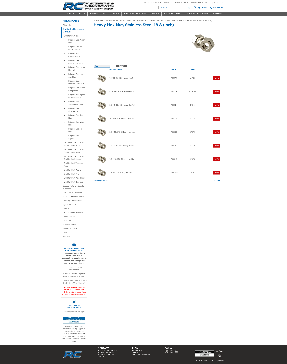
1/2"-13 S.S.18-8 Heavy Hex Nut (122, 119)
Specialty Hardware (197, 14)
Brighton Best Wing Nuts (76, 123)
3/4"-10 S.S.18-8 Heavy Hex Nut (122, 146)
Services (145, 3)
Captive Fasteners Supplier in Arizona (74, 187)
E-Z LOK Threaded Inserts (73, 197)
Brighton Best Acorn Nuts (76, 41)
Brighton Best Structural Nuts (74, 110)
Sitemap (135, 352)
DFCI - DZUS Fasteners (72, 193)
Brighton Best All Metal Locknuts (75, 48)
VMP (65, 233)
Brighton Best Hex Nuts (75, 130)
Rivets (116, 14)
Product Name (115, 70)
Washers (217, 14)
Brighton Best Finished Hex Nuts (75, 62)
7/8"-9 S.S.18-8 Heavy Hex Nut (121, 159)
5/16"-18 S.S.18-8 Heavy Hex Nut (122, 92)
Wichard (66, 237)
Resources (218, 3)
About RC (168, 3)
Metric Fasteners (173, 14)
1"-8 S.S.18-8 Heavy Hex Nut (120, 172)
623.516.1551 (218, 8)
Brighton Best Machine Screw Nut (76, 82)
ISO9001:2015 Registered (201, 3)
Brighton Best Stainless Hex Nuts (75, 103)
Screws (94, 14)
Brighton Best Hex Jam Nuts (75, 75)
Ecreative (146, 354)
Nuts (105, 14)
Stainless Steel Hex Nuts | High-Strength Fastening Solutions (124, 20)
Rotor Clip (67, 221)
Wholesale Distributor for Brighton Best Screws (74, 157)
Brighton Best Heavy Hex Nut (76, 68)
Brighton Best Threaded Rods (73, 164)
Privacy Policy (138, 350)
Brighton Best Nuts (71, 36)
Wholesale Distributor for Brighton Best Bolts (74, 151)
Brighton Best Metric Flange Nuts (76, 89)
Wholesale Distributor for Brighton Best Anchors (74, 144)
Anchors (69, 14)
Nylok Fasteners (69, 205)
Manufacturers (182, 3)
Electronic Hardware (135, 14)
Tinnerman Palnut (70, 229)
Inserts (155, 14)
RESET (121, 66)
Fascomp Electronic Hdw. (73, 201)
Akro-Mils (67, 25)
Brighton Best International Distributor (73, 30)
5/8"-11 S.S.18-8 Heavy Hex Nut (122, 132)
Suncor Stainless (69, 225)
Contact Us (156, 3)
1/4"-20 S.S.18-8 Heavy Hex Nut (122, 78)
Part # (173, 70)
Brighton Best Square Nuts (73, 137)
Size (193, 70)
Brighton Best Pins (71, 174)
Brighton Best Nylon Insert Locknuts (76, 96)
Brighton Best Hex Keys (73, 182)
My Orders (202, 8)
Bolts (82, 14)
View (217, 78)
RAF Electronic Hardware (73, 213)
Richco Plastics (69, 217)
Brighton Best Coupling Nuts (74, 55)
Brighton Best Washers (73, 170)
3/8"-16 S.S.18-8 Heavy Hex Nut (122, 105)
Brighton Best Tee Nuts (75, 116)
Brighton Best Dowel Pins (74, 178)
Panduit (66, 209)
